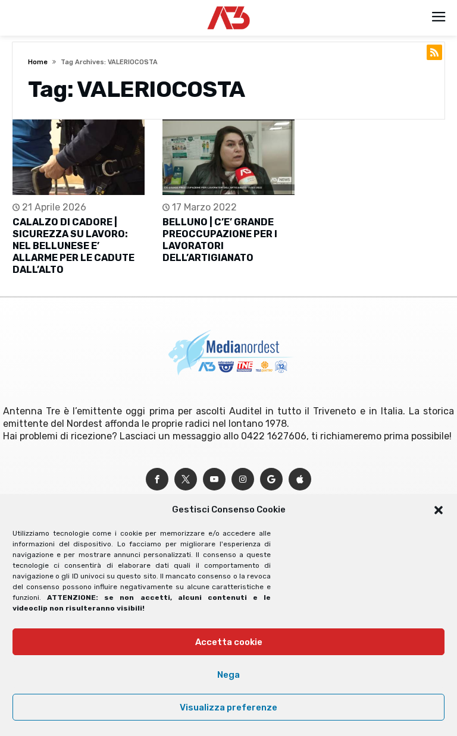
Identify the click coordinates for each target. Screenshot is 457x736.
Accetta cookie (228, 642)
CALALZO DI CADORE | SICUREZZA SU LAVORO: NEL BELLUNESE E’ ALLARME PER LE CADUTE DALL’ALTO (73, 245)
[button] (439, 510)
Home (38, 62)
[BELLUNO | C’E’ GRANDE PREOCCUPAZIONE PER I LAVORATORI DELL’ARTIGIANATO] (228, 157)
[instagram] (242, 479)
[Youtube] (214, 479)
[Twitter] (185, 479)
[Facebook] (157, 479)
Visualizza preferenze (228, 707)
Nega (228, 674)
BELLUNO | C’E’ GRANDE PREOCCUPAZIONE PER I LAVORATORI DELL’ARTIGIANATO (219, 239)
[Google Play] (271, 479)
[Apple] (300, 479)
